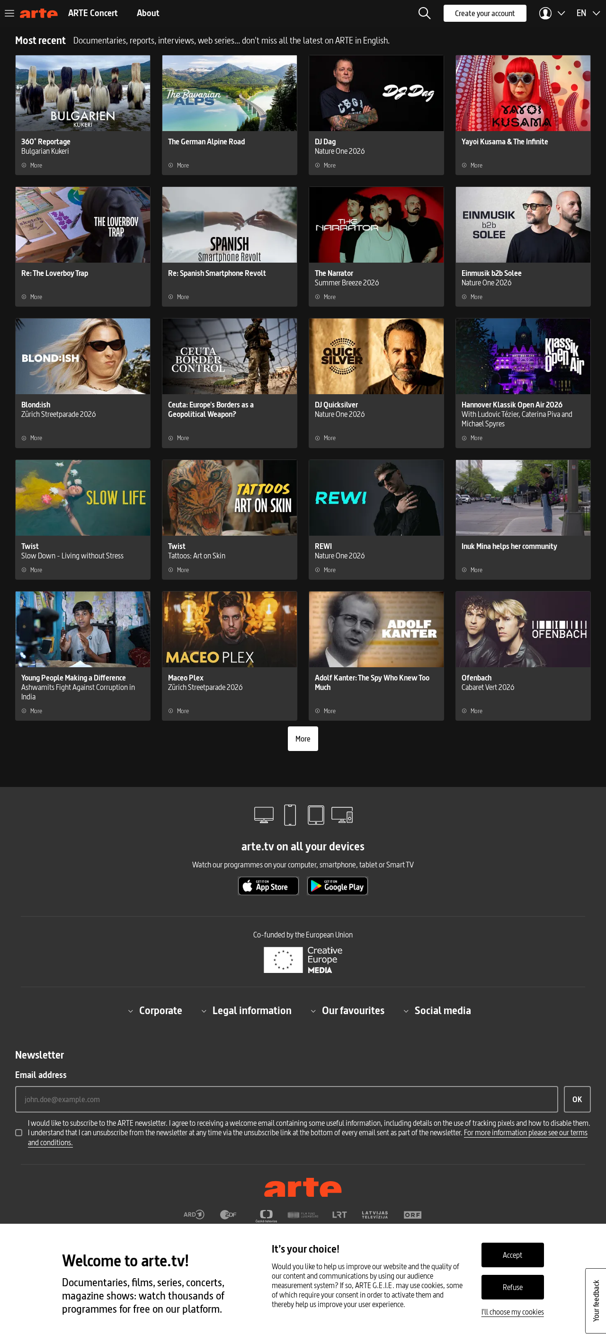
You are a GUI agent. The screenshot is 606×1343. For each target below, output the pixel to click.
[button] (424, 13)
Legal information (252, 1010)
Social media (443, 1010)
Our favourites (353, 1010)
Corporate (160, 1010)
